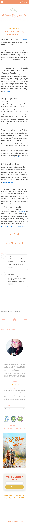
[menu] (2, 2)
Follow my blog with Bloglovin (8, 329)
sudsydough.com (14, 123)
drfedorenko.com (8, 91)
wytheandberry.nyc (8, 182)
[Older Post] (26, 320)
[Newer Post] (3, 320)
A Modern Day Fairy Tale (12, 521)
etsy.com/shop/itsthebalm (15, 157)
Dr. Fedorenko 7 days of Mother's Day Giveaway (13, 226)
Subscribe (14, 487)
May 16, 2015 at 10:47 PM (22, 255)
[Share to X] (10, 234)
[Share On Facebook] (14, 234)
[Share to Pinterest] (18, 234)
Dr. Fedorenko (21, 211)
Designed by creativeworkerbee (14, 524)
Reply (10, 267)
